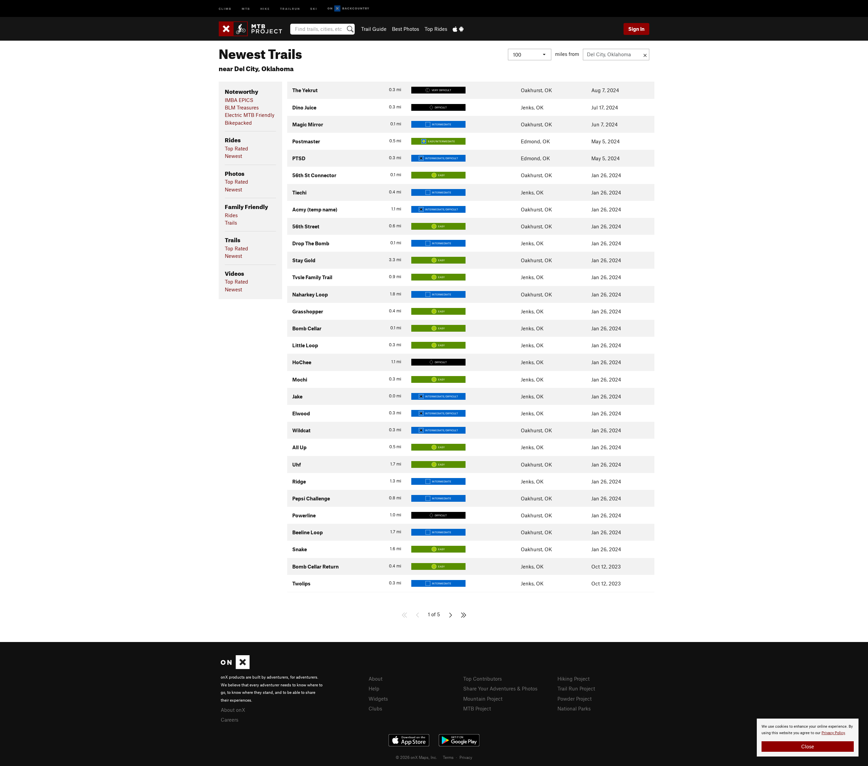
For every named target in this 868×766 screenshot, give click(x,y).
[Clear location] (645, 54)
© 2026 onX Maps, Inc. (416, 757)
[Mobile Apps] (458, 29)
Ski (313, 8)
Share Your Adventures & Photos (500, 688)
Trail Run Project (576, 688)
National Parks (574, 708)
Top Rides (436, 29)
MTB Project (477, 708)
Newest (233, 156)
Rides (231, 215)
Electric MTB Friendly (249, 115)
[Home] (254, 28)
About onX (233, 710)
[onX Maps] (235, 667)
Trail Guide (374, 29)
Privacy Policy (833, 733)
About (375, 679)
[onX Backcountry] (348, 8)
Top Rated (236, 148)
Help (374, 688)
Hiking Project (573, 679)
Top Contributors (482, 679)
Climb (225, 8)
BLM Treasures (242, 107)
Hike (265, 8)
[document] (808, 737)
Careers (229, 720)
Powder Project (574, 699)
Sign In (636, 29)
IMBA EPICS (239, 100)
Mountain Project (482, 699)
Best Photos (405, 29)
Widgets (378, 699)
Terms (448, 757)
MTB (246, 8)
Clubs (375, 708)
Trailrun (290, 8)
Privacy (465, 757)
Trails (231, 223)
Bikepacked (238, 123)
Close (807, 746)
